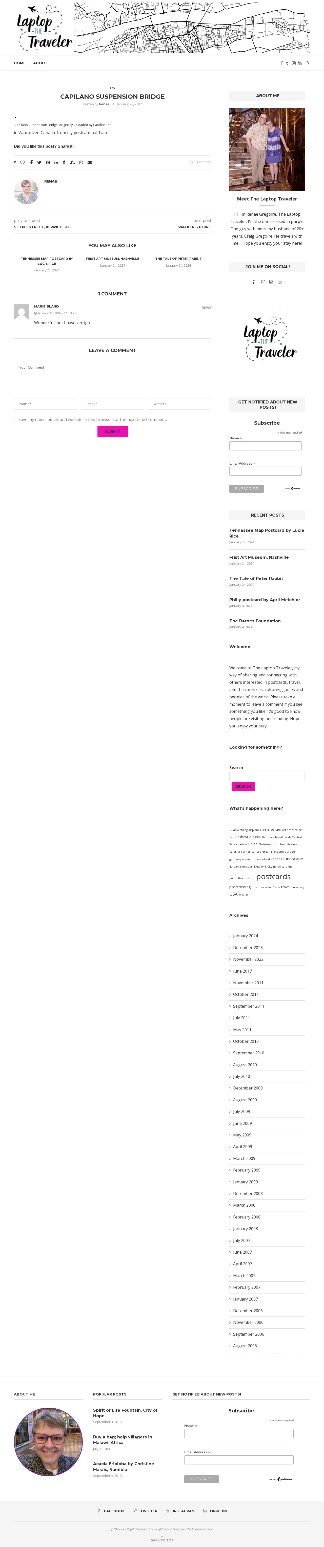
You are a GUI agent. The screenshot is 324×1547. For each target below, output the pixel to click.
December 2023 (248, 947)
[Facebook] (282, 63)
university (297, 887)
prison (256, 887)
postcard (249, 878)
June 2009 (242, 1123)
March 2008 (244, 1205)
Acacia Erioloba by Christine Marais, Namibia (123, 1466)
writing (243, 894)
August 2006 (245, 1346)
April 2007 (242, 1263)
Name (235, 438)
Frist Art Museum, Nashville (112, 259)
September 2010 (248, 1053)
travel (285, 886)
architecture (271, 829)
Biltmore (268, 837)
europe (290, 851)
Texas (276, 887)
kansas (276, 858)
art (284, 830)
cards (287, 837)
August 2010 (245, 1065)
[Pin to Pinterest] (48, 162)
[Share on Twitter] (39, 162)
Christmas (264, 844)
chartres (241, 844)
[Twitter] (288, 63)
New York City (263, 866)
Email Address (242, 463)
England (278, 851)
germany (235, 859)
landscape (293, 858)
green (246, 859)
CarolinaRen (102, 124)
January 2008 (245, 1228)
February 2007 (246, 1287)
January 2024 (245, 936)
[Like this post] (22, 162)
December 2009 (248, 1088)
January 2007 (245, 1299)
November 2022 (248, 959)
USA (233, 894)
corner (245, 851)
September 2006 (248, 1334)
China (252, 844)
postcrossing (240, 886)
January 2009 (245, 1182)
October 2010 (246, 1041)
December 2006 (248, 1310)
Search (236, 767)
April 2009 (242, 1146)
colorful (234, 851)
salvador (266, 887)
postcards (273, 876)
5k (230, 830)
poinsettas (236, 878)
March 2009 (244, 1158)
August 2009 (245, 1100)
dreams (267, 851)
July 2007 (241, 1240)
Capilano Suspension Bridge (36, 124)
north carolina (282, 866)
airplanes (255, 830)
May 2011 (242, 1029)
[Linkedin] (300, 63)
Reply (206, 307)
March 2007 (244, 1275)
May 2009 (242, 1135)
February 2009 (246, 1170)
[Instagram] (294, 63)
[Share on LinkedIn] (56, 162)
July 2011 (241, 1018)
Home (20, 63)
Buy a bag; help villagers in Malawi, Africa (122, 1440)
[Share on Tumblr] (64, 162)
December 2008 (248, 1193)
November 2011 (248, 982)
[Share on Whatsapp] (81, 162)
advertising (240, 830)
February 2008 (246, 1217)
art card (292, 830)
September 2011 (248, 1006)
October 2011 (246, 994)
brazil (279, 837)
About (40, 63)
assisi (256, 836)
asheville (244, 836)
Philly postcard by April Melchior (264, 599)
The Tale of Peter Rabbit (178, 259)
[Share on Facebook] (31, 162)
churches (278, 844)
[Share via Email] (90, 162)
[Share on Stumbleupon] (72, 162)
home (255, 859)
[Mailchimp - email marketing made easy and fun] (293, 490)
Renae (104, 104)
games (288, 689)
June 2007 (242, 1252)
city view (291, 844)
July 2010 (241, 1076)
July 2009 (241, 1111)
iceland (265, 859)
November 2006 (248, 1322)
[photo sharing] (15, 117)
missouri (247, 866)
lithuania (235, 866)
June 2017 (242, 971)
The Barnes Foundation (255, 621)
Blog (112, 87)
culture (256, 851)
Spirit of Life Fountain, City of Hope (125, 1413)
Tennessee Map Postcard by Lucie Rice (266, 533)
